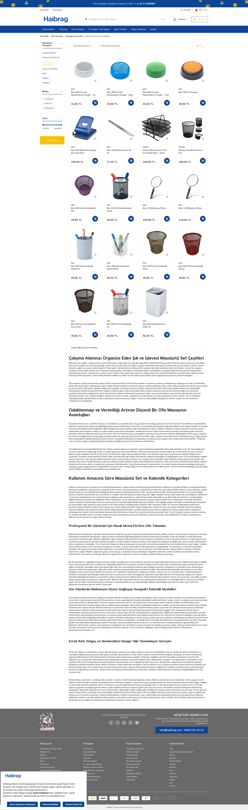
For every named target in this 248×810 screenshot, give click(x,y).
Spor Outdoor (120, 29)
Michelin (172, 773)
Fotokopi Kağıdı (132, 752)
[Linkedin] (124, 723)
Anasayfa (44, 36)
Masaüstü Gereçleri (74, 36)
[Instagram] (130, 723)
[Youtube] (137, 723)
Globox (49, 99)
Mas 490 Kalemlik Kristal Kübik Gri (154, 325)
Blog (42, 761)
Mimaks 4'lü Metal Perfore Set (191, 151)
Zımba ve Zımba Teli (50, 57)
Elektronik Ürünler (90, 780)
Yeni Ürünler (88, 749)
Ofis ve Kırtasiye (90, 761)
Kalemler (130, 770)
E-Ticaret (115, 807)
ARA (163, 19)
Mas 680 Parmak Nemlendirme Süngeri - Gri (83, 93)
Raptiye (45, 78)
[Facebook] (111, 723)
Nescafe (172, 758)
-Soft (108, 807)
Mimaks (49, 108)
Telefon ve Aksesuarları (93, 767)
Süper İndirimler (138, 29)
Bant (44, 73)
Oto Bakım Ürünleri (134, 761)
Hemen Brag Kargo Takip (50, 749)
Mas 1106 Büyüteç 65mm (190, 208)
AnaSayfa (44, 10)
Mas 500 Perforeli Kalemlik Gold (155, 267)
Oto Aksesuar (89, 773)
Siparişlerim (57, 10)
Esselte (172, 786)
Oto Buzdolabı (132, 767)
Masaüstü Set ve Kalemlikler (49, 63)
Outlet (153, 29)
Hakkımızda (45, 752)
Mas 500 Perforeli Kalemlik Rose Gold (83, 325)
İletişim (43, 755)
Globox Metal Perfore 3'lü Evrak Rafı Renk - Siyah (154, 151)
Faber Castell (175, 761)
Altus (171, 749)
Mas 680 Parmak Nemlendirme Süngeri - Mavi (120, 93)
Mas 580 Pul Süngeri (188, 92)
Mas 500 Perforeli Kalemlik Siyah (119, 209)
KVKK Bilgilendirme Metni (50, 770)
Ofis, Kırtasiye (77, 29)
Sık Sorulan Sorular (48, 758)
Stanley (172, 764)
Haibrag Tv (44, 764)
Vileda (172, 755)
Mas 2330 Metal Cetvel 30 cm (119, 151)
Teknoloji (63, 29)
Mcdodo (172, 767)
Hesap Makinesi (49, 53)
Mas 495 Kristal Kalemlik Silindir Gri (82, 267)
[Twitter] (117, 723)
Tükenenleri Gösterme (110, 46)
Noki (171, 783)
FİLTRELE (52, 140)
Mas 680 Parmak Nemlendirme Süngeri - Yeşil (156, 93)
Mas (48, 103)
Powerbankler (132, 755)
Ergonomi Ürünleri (49, 69)
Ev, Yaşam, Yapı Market (99, 29)
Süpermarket (48, 29)
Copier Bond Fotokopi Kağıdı (181, 752)
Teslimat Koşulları (47, 767)
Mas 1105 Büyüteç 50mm (154, 208)
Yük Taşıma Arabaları (135, 749)
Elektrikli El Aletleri (133, 773)
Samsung (173, 776)
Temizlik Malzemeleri (92, 776)
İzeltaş (172, 780)
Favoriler (187, 10)
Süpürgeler (130, 780)
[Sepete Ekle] (95, 103)
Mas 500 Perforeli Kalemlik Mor (83, 209)
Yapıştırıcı (46, 83)
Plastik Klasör (132, 758)
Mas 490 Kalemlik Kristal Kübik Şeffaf (118, 267)
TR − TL (202, 10)
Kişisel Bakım (131, 776)
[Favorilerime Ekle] (95, 81)
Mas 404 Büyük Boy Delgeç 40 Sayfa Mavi (83, 151)
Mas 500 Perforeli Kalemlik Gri (119, 325)
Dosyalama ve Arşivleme (93, 770)
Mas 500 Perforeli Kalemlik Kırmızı (191, 267)
